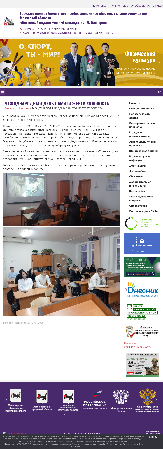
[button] (72, 84)
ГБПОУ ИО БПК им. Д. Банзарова (81, 433)
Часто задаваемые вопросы (141, 198)
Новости (134, 103)
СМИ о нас (136, 176)
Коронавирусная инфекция (139, 158)
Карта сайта (137, 191)
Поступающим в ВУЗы (143, 211)
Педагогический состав (139, 115)
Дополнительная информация (140, 183)
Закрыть (153, 437)
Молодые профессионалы (139, 134)
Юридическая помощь (143, 150)
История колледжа (141, 108)
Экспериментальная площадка (142, 125)
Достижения (137, 165)
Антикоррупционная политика (142, 143)
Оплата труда (138, 205)
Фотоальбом (137, 171)
